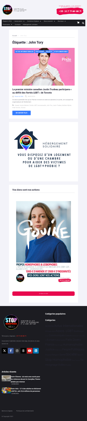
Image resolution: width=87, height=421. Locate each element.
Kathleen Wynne (66, 105)
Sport (80, 354)
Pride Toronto (16, 107)
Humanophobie (73, 344)
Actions (49, 326)
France (49, 344)
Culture (68, 335)
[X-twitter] (4, 351)
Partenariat (58, 350)
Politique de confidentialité (25, 411)
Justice (49, 349)
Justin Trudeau (57, 105)
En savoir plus (21, 113)
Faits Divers (73, 339)
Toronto (23, 107)
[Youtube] (30, 351)
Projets (48, 355)
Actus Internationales (24, 51)
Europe (50, 339)
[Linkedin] (36, 351)
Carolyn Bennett (24, 105)
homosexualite (41, 105)
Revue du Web (19, 96)
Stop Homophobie (61, 51)
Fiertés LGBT (33, 105)
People (66, 349)
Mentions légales (7, 411)
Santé (62, 354)
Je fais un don (43, 293)
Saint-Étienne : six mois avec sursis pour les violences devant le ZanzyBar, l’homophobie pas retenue (26, 379)
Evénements (60, 340)
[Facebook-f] (11, 351)
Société (49, 51)
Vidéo (61, 364)
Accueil (14, 35)
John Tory (49, 105)
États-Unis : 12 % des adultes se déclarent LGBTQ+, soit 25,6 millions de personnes (26, 390)
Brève (46, 336)
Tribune (77, 360)
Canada (17, 105)
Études (68, 365)
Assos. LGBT (64, 331)
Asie (53, 331)
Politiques (40, 51)
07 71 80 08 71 (21, 336)
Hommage (58, 345)
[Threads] (23, 351)
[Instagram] (17, 351)
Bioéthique (79, 331)
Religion (55, 355)
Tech (73, 360)
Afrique (48, 331)
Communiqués (57, 335)
